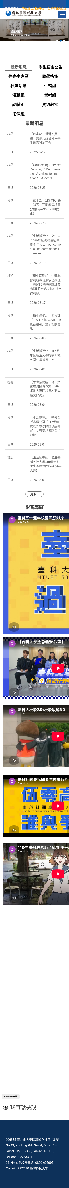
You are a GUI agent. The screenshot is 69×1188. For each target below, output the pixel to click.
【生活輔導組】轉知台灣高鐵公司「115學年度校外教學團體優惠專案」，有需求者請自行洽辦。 (45, 426)
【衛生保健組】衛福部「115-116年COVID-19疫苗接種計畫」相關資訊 (45, 322)
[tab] (57, 40)
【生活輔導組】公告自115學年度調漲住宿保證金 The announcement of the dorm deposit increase (45, 244)
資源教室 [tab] (50, 104)
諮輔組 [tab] (18, 104)
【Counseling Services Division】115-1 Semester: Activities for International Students (45, 171)
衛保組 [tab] (18, 114)
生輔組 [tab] (50, 85)
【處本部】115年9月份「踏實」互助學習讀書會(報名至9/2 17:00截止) (45, 207)
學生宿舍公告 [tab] (51, 67)
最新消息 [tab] (19, 67)
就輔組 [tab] (50, 95)
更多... (34, 494)
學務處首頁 (12, 8)
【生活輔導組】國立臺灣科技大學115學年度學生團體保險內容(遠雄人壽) (46, 464)
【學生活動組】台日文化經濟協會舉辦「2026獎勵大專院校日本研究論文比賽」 (45, 388)
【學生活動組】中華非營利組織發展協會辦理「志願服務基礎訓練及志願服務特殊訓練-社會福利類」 (46, 284)
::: (5, 3)
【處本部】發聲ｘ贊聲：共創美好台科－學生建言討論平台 (45, 138)
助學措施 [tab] (50, 76)
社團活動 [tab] (19, 85)
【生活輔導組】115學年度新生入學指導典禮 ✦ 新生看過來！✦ (45, 355)
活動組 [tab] (18, 95)
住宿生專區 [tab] (18, 76)
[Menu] (62, 14)
